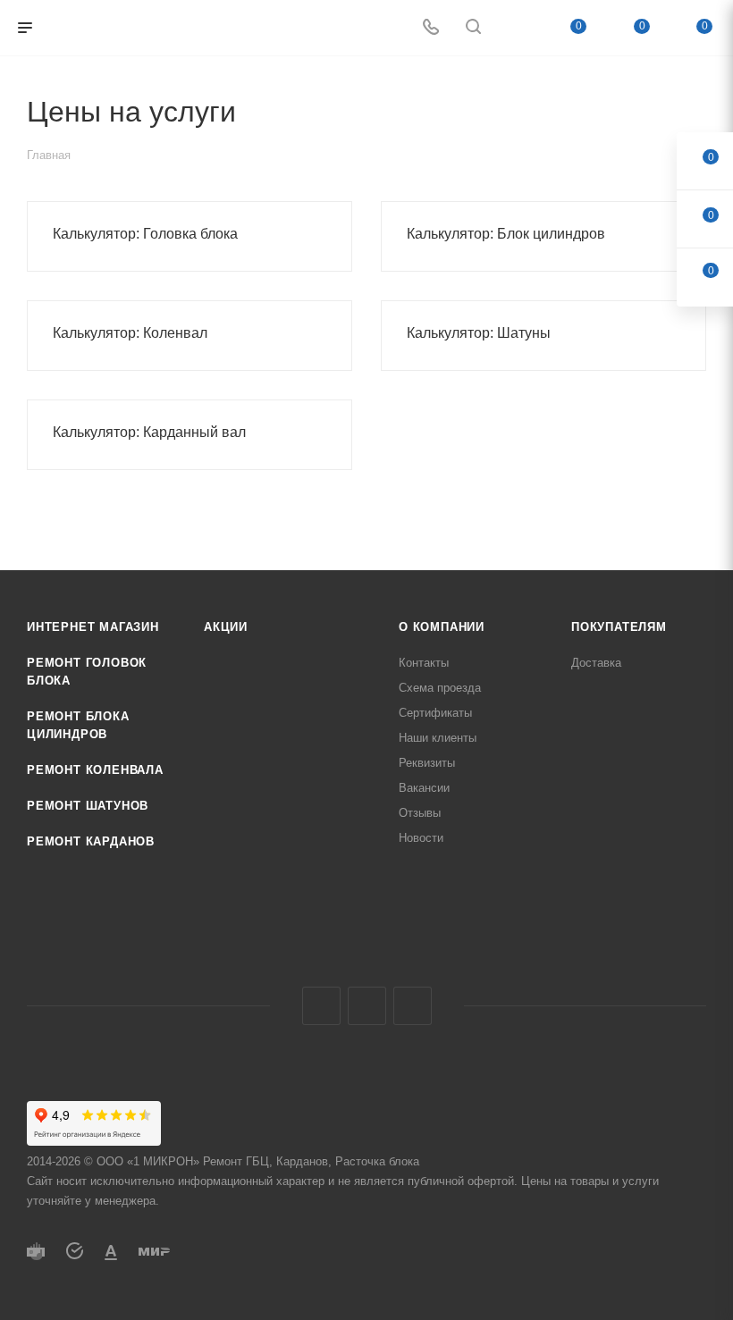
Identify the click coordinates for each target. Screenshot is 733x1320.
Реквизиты (427, 762)
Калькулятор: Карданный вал (149, 432)
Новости (421, 838)
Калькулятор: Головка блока (145, 233)
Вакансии (424, 788)
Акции (226, 627)
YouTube (412, 1006)
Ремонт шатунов (87, 805)
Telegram (367, 1006)
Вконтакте (321, 1006)
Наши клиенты (437, 737)
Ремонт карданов (91, 841)
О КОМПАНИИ (441, 627)
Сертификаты (435, 712)
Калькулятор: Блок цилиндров (506, 233)
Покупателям (619, 627)
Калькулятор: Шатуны (479, 333)
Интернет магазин (93, 627)
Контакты (424, 662)
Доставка (596, 662)
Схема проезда (440, 687)
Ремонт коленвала (95, 770)
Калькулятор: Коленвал (130, 333)
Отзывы (420, 813)
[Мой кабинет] (516, 28)
